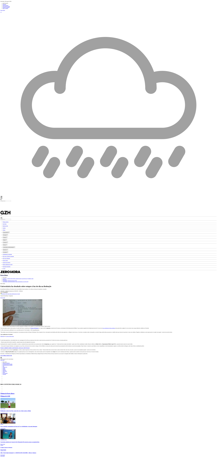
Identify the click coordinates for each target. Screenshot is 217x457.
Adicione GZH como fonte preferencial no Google (11, 293)
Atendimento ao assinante (7, 254)
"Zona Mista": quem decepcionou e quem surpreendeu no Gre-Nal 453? (15, 281)
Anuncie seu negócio (6, 262)
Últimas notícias (5, 221)
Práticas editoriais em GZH (7, 264)
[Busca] (1, 198)
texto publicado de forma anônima (109, 328)
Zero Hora (4, 223)
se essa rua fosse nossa (10, 336)
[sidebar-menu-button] (1, 196)
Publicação (2, 336)
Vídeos (4, 230)
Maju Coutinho (5, 8)
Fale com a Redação (6, 258)
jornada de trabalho (6, 7)
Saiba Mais (2, 360)
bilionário (4, 4)
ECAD (4, 268)
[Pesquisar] (1, 218)
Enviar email (2, 297)
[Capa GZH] (108, 203)
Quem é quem (5, 260)
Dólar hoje (4, 279)
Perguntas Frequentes (6, 266)
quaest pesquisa (5, 5)
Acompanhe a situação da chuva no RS (10, 280)
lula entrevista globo (6, 6)
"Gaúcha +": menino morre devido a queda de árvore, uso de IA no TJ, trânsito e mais (18, 278)
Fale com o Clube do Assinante (8, 256)
